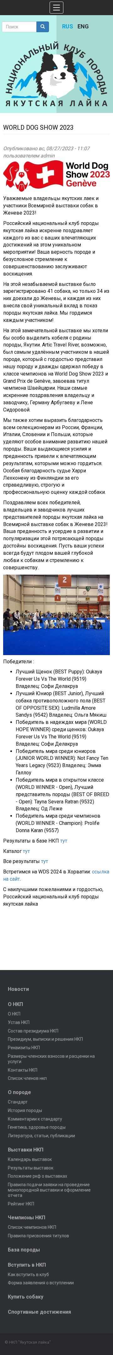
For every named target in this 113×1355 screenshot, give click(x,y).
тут (63, 841)
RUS (67, 26)
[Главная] (56, 73)
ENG (83, 26)
